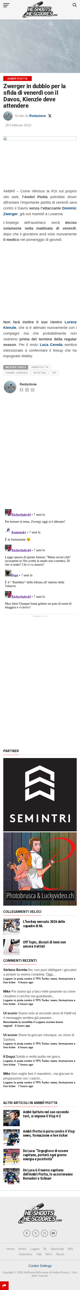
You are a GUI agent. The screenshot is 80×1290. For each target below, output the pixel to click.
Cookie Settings (40, 1266)
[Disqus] (40, 446)
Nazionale (57, 1248)
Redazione (37, 116)
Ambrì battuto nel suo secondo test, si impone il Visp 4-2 (46, 1114)
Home (11, 1248)
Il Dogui (9, 1056)
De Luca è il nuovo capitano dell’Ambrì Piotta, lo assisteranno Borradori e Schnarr (48, 1174)
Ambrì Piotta (39, 367)
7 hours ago (25, 1064)
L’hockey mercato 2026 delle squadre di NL (44, 924)
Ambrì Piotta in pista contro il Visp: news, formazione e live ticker (49, 1133)
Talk (39, 1254)
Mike (6, 991)
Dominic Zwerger (17, 373)
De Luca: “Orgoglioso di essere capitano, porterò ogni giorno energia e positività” (45, 1155)
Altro (49, 1254)
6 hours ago (25, 1004)
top (53, 373)
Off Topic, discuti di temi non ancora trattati (44, 944)
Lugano (35, 1248)
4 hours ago (25, 982)
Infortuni (39, 373)
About (60, 1254)
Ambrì (22, 1248)
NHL (70, 1248)
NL (45, 1248)
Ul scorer (10, 1013)
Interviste (25, 1254)
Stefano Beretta (15, 970)
